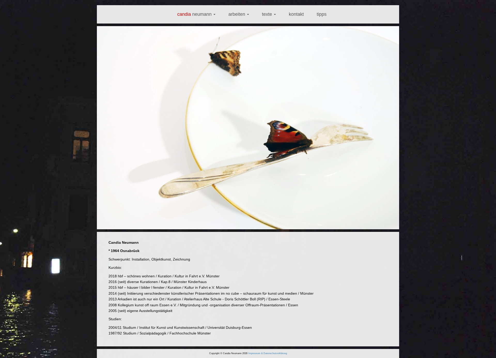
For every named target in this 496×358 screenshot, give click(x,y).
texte (267, 14)
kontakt (296, 14)
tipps (322, 14)
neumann (195, 14)
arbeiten (237, 14)
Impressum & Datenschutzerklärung (267, 353)
